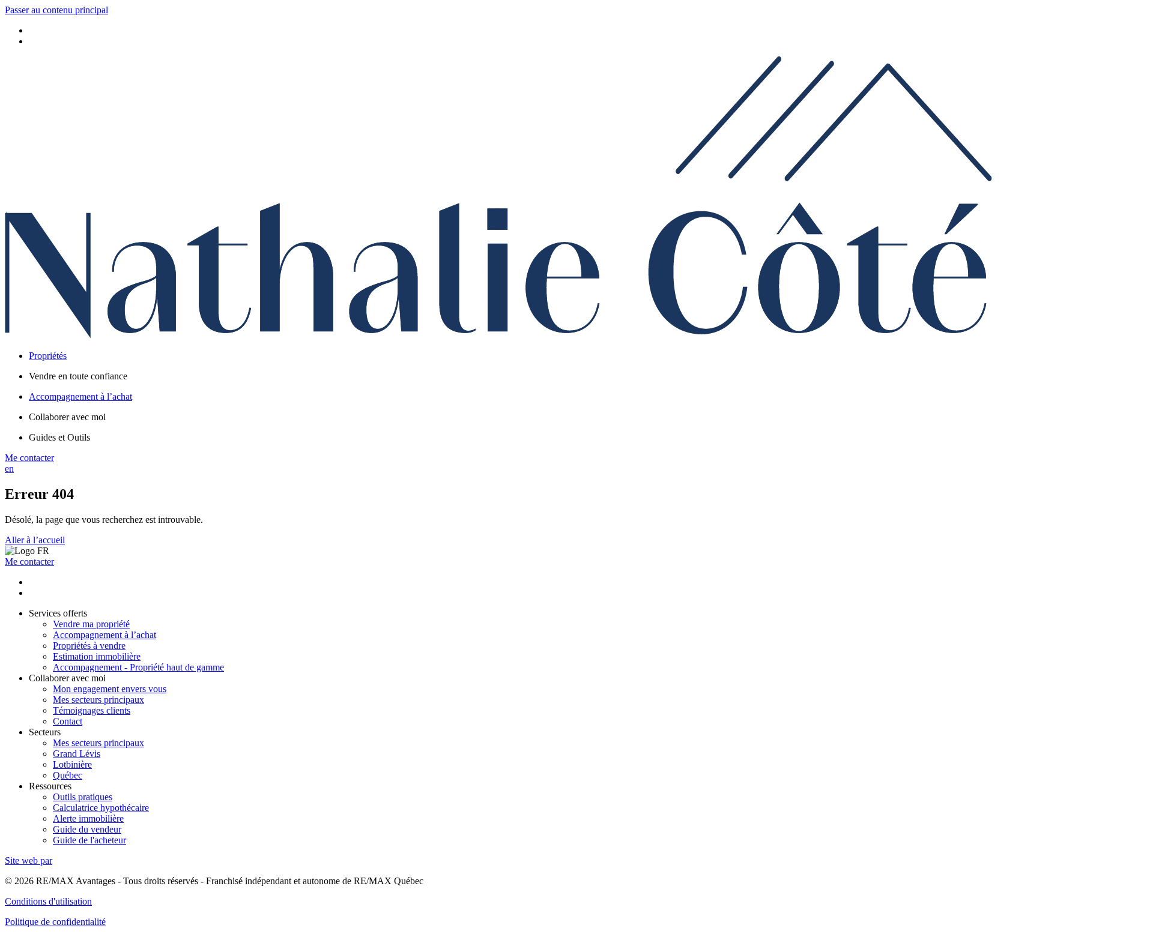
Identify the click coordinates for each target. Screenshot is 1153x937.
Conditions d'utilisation (48, 901)
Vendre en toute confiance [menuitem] (78, 376)
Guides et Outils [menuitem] (59, 437)
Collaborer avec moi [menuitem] (67, 417)
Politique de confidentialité (55, 922)
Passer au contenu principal (56, 10)
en (9, 468)
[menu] (588, 376)
